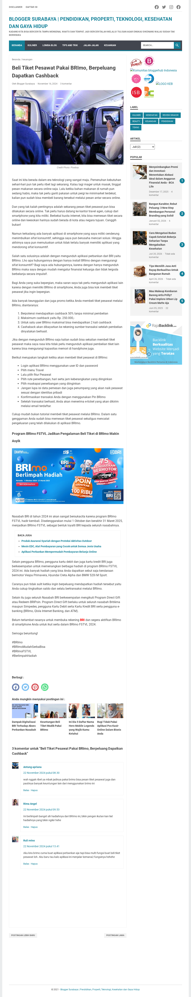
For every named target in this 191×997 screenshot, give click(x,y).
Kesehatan (151, 115)
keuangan (110, 45)
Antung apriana (32, 767)
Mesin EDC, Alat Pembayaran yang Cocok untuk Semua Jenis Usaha (61, 546)
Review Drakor (171, 115)
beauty (136, 121)
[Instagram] (171, 7)
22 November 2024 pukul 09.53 (41, 809)
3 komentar (66, 83)
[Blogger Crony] (149, 97)
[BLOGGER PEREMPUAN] (149, 66)
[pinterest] (35, 687)
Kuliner (32, 45)
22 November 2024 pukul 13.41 (41, 846)
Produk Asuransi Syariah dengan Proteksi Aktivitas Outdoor (56, 540)
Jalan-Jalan (90, 45)
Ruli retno (29, 840)
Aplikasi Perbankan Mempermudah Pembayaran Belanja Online (59, 551)
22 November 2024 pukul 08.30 (41, 772)
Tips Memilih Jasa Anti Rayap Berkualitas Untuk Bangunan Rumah (163, 269)
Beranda (17, 45)
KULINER (136, 115)
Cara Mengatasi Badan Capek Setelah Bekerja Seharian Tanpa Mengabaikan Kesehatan (162, 240)
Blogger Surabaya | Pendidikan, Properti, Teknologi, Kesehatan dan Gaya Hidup (100, 989)
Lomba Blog (50, 45)
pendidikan (167, 121)
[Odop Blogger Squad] (149, 84)
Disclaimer (15, 7)
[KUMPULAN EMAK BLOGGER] (164, 84)
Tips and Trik (70, 45)
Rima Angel (30, 803)
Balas (26, 790)
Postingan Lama (115, 935)
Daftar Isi (31, 7)
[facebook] (15, 687)
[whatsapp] (44, 687)
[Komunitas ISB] (136, 97)
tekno (135, 127)
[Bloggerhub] (153, 70)
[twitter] (25, 687)
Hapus (34, 790)
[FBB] (136, 66)
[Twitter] (164, 7)
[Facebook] (157, 7)
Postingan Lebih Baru (23, 935)
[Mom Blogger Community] (136, 84)
